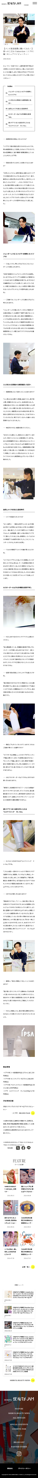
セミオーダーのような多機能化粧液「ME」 (19, 115)
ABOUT (19, 1435)
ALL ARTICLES (19, 1418)
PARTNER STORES (19, 1446)
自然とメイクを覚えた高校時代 (18, 109)
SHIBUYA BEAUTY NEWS (20, 1380)
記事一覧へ (26, 1267)
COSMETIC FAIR (19, 1429)
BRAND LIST (19, 1442)
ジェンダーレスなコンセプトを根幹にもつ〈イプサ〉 (19, 93)
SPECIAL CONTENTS (19, 1424)
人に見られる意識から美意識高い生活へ (19, 101)
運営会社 (10, 1468)
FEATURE (19, 1408)
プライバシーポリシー (24, 1468)
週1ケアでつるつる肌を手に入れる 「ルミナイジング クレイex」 (19, 124)
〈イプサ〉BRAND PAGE (20, 1113)
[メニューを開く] (34, 3)
